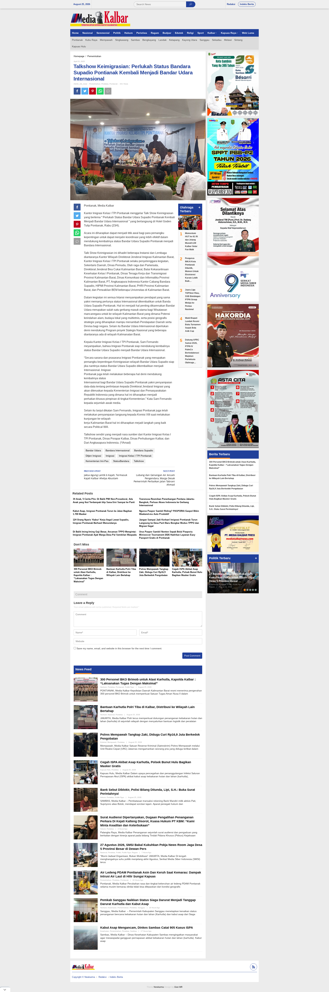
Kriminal (103, 742)
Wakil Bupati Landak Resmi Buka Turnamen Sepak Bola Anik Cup (192, 324)
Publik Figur (129, 687)
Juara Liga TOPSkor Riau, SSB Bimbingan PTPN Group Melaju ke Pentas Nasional (192, 300)
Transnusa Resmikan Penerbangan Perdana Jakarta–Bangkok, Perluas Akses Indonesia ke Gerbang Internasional (167, 502)
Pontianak (113, 84)
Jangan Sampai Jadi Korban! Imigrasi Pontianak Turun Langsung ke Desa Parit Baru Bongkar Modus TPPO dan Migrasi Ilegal (169, 522)
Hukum (103, 797)
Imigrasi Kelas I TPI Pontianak (135, 455)
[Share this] (77, 91)
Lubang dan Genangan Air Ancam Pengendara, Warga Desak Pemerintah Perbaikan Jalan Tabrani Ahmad (154, 478)
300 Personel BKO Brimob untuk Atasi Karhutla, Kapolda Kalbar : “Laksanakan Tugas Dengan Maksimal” (88, 575)
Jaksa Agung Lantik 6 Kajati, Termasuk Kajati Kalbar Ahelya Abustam (105, 475)
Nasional (111, 715)
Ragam (135, 852)
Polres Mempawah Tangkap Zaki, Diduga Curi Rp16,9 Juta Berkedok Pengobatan (153, 572)
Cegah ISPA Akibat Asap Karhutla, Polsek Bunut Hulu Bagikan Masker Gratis (187, 572)
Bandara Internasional (118, 450)
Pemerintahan (94, 84)
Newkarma (159, 987)
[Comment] (108, 91)
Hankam (103, 687)
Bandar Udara (93, 450)
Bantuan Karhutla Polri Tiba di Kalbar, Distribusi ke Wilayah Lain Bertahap (121, 572)
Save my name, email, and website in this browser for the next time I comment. (119, 648)
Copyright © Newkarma (83, 977)
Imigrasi (110, 455)
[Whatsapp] (100, 91)
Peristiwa (104, 84)
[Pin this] (92, 91)
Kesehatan (112, 908)
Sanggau (141, 908)
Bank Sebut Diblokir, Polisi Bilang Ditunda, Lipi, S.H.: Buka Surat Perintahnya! (231, 507)
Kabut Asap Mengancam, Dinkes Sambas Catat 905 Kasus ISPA (146, 927)
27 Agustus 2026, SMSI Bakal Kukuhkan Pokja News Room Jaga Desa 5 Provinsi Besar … (231, 577)
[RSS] (253, 967)
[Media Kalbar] (100, 18)
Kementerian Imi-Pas (97, 461)
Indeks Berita (116, 977)
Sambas (133, 931)
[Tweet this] (84, 91)
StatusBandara (121, 461)
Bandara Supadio (143, 450)
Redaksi (103, 977)
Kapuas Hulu (105, 770)
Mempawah (112, 742)
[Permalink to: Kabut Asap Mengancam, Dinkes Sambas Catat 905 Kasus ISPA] (86, 937)
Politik (118, 852)
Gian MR (178, 987)
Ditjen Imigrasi (93, 455)
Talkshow (139, 461)
